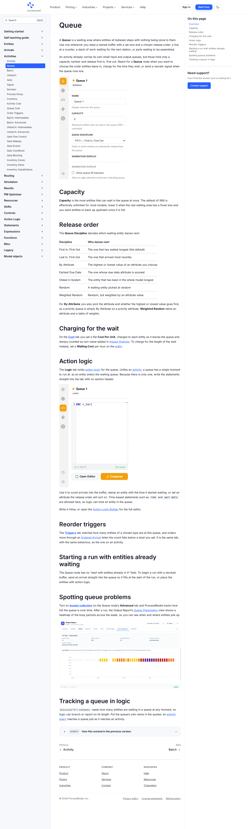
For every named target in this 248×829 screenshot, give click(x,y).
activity (136, 369)
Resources (150, 779)
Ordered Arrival (91, 537)
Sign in (186, 7)
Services (126, 7)
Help (143, 7)
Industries (88, 7)
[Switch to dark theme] (217, 7)
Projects (108, 7)
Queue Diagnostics (146, 610)
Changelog (150, 785)
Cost (71, 337)
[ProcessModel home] (34, 7)
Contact (106, 785)
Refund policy (173, 798)
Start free (204, 7)
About (105, 773)
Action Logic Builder (105, 509)
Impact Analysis (119, 341)
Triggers (70, 532)
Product (55, 7)
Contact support (199, 85)
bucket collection (81, 605)
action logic (92, 369)
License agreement (152, 798)
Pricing (70, 7)
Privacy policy (130, 798)
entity (118, 346)
